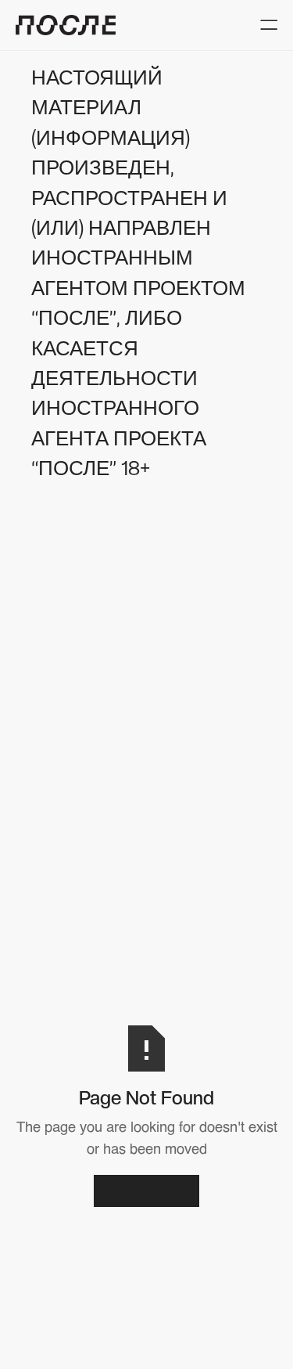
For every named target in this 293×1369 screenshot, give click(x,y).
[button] (268, 24)
